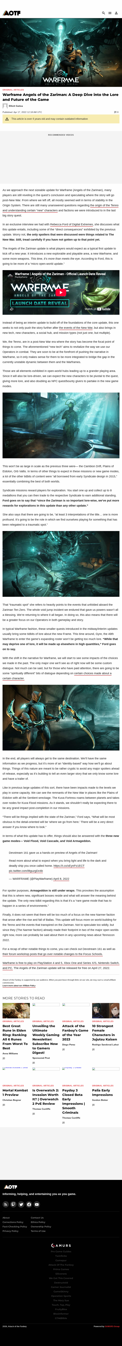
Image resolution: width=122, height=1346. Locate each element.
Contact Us (37, 1217)
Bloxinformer (61, 1313)
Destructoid (61, 1282)
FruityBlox (61, 1309)
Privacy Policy (10, 1231)
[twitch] (13, 1204)
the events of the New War (75, 327)
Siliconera (61, 1273)
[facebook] (29, 1204)
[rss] (6, 1204)
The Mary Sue (61, 1300)
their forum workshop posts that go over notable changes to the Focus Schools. (53, 954)
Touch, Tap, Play (61, 1304)
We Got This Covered (61, 1278)
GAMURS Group (112, 1326)
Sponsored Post (41, 1058)
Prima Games (61, 1269)
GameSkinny (61, 1291)
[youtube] (37, 1204)
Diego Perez (68, 1044)
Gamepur (61, 1260)
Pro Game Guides (61, 1251)
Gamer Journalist (61, 1287)
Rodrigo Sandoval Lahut (105, 1044)
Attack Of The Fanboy (61, 1264)
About (6, 1217)
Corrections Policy (13, 1222)
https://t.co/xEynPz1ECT (69, 865)
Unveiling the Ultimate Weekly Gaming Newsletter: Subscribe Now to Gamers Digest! (45, 1039)
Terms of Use (38, 1231)
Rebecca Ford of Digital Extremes (71, 224)
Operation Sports (61, 1296)
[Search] (103, 13)
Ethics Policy (38, 1222)
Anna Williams (10, 1053)
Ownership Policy (41, 1226)
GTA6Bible (61, 1318)
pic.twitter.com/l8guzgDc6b (26, 870)
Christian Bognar (12, 1100)
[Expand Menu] (110, 13)
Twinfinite (61, 1256)
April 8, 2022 (61, 878)
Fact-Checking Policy (15, 1226)
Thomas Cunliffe (41, 1109)
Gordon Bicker (100, 1100)
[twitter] (21, 1204)
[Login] (116, 13)
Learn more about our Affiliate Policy (19, 986)
